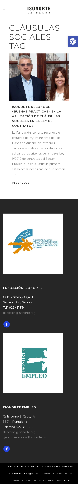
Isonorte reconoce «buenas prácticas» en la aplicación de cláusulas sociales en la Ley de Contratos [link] (36, 116)
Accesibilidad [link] (63, 480)
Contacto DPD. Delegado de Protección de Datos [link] (34, 473)
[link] (73, 41)
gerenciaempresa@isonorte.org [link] (25, 437)
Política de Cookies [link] (43, 480)
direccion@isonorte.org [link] (19, 313)
